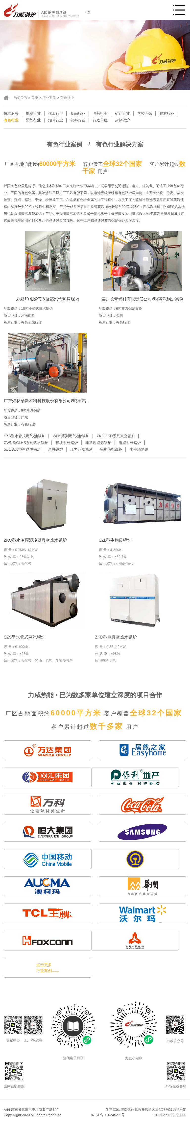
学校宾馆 (144, 113)
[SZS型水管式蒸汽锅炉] (47, 600)
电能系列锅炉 (130, 443)
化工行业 (55, 113)
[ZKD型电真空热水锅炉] (139, 600)
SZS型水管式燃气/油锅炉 (24, 436)
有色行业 (67, 98)
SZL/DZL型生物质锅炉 (22, 449)
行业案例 (49, 98)
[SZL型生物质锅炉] (142, 503)
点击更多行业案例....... (47, 968)
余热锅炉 (122, 120)
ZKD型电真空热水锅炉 (116, 637)
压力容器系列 (81, 449)
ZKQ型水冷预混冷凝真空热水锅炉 (35, 540)
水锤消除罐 (139, 449)
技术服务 (11, 113)
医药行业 (100, 113)
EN (87, 12)
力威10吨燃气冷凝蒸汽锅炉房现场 (47, 299)
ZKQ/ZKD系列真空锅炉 (116, 436)
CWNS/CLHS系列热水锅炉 (26, 443)
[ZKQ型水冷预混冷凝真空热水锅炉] (47, 503)
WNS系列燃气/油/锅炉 (71, 436)
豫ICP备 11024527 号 (107, 1115)
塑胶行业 (33, 120)
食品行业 (78, 113)
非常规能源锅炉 (98, 443)
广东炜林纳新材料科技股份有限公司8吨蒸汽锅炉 (49, 400)
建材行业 (167, 113)
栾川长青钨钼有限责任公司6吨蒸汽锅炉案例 (142, 299)
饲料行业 (78, 120)
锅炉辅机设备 (111, 449)
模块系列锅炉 (67, 443)
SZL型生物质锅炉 (115, 540)
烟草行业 (55, 120)
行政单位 (100, 120)
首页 (34, 98)
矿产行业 (122, 113)
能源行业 (33, 113)
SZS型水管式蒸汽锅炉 (24, 637)
